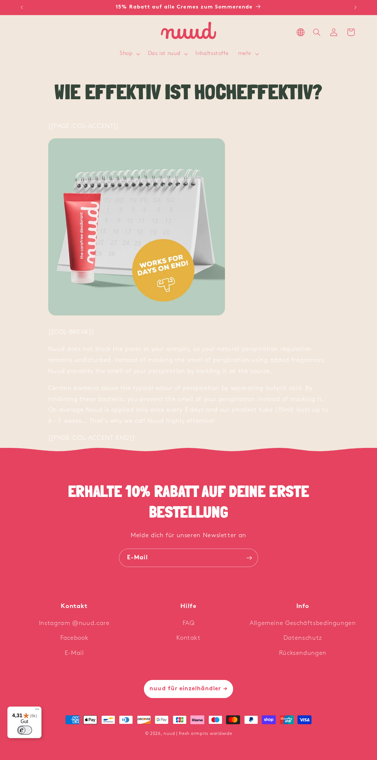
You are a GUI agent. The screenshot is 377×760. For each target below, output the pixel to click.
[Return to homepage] (188, 32)
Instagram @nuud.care (74, 623)
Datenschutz (302, 638)
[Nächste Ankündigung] (355, 7)
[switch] (24, 730)
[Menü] (37, 711)
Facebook (74, 638)
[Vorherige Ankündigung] (22, 7)
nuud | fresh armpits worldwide (197, 734)
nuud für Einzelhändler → (188, 689)
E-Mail (74, 653)
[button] (129, 54)
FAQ (189, 623)
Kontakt (188, 638)
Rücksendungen (303, 653)
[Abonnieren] (249, 558)
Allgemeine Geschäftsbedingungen (303, 623)
